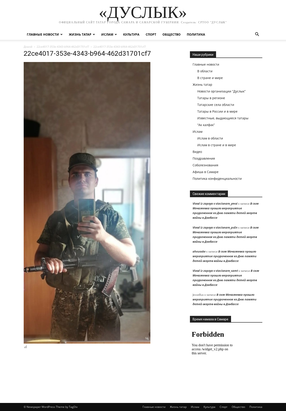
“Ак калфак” (206, 125)
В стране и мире (210, 78)
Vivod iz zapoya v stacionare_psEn (215, 227)
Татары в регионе (211, 98)
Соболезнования (205, 165)
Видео (197, 152)
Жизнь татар (80, 34)
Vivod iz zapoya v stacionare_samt (215, 271)
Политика (196, 34)
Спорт (151, 34)
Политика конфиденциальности (217, 178)
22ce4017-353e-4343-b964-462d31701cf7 (63, 47)
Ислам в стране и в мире (216, 145)
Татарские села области (215, 105)
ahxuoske (199, 251)
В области (204, 71)
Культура (131, 34)
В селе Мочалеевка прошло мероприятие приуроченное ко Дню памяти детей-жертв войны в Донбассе (225, 256)
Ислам (107, 34)
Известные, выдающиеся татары (222, 118)
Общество (171, 34)
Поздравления (204, 158)
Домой (28, 47)
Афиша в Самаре (206, 172)
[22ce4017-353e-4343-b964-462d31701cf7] (87, 342)
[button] (257, 35)
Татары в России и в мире (217, 111)
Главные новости (43, 34)
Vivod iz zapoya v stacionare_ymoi (215, 203)
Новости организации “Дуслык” (221, 91)
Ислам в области (210, 138)
